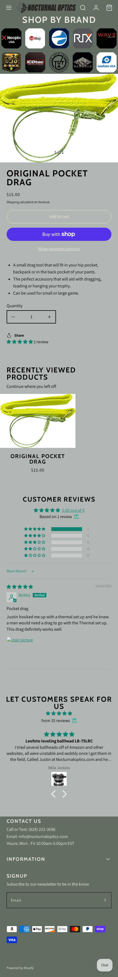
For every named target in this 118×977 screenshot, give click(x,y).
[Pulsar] (59, 38)
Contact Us (24, 821)
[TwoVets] (59, 62)
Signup (17, 876)
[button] (8, 7)
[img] (20, 587)
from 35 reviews (55, 720)
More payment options (59, 249)
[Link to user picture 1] (20, 650)
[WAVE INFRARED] (106, 38)
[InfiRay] (35, 38)
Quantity (15, 306)
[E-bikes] (11, 62)
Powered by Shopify (20, 968)
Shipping (13, 202)
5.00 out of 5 (73, 510)
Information (26, 859)
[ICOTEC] (35, 62)
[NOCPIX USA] (11, 38)
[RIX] (82, 38)
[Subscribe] (105, 900)
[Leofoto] (106, 62)
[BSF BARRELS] (82, 62)
